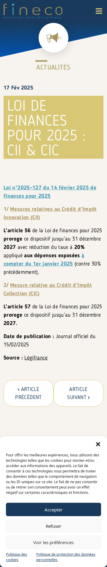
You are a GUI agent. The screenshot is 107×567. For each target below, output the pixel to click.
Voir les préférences (53, 542)
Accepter (53, 510)
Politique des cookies (16, 557)
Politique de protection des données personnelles (65, 557)
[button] (98, 444)
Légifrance (36, 358)
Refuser (53, 526)
